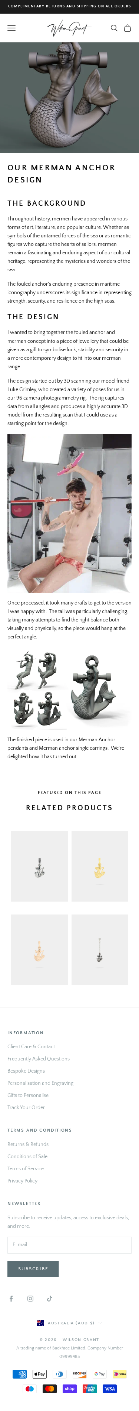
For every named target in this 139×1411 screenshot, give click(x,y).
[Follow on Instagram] (30, 1298)
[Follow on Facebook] (11, 1298)
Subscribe (33, 1268)
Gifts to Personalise (28, 1095)
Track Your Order (26, 1108)
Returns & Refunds (28, 1144)
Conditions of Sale (27, 1157)
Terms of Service (25, 1169)
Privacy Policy (22, 1181)
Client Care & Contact (31, 1047)
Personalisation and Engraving (40, 1083)
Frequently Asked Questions (38, 1059)
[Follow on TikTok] (49, 1298)
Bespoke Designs (26, 1071)
